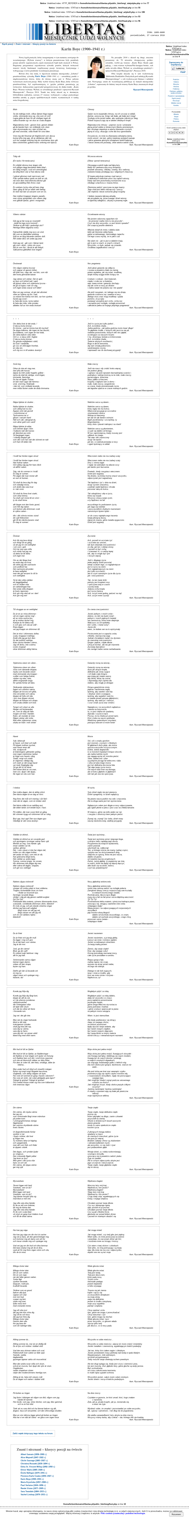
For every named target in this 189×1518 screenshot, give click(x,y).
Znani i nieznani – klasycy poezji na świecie (36, 44)
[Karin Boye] (96, 67)
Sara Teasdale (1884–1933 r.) (33, 1491)
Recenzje (176, 101)
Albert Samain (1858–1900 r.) (34, 1454)
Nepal (176, 116)
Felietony (176, 89)
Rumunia (176, 121)
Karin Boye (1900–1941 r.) (32, 1479)
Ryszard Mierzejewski (143, 90)
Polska (176, 119)
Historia (176, 86)
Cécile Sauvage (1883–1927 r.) (34, 1460)
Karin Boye (40, 76)
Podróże (176, 79)
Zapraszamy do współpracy (176, 63)
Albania (176, 114)
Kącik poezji (7, 44)
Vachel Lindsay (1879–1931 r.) (34, 1494)
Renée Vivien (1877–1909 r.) (33, 1488)
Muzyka (176, 84)
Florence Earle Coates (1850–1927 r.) (37, 1476)
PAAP (183, 72)
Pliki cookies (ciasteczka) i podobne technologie (123, 1513)
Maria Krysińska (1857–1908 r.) (34, 1482)
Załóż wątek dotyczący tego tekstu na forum (33, 1433)
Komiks (176, 105)
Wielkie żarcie (176, 103)
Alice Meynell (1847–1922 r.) (33, 1457)
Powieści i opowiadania (176, 96)
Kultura (176, 82)
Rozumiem (176, 1514)
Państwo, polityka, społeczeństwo (176, 92)
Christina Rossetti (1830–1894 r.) (35, 1464)
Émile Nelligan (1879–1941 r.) (34, 1473)
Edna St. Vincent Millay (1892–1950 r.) (38, 1467)
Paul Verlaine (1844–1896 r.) (33, 1485)
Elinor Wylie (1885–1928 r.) (33, 1470)
